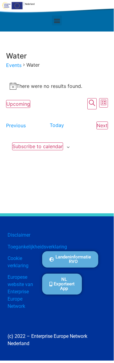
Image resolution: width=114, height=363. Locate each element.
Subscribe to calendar (37, 146)
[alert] (57, 86)
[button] (57, 20)
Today (57, 125)
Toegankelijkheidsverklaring (37, 247)
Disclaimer (19, 235)
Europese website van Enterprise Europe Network (20, 291)
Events (14, 65)
